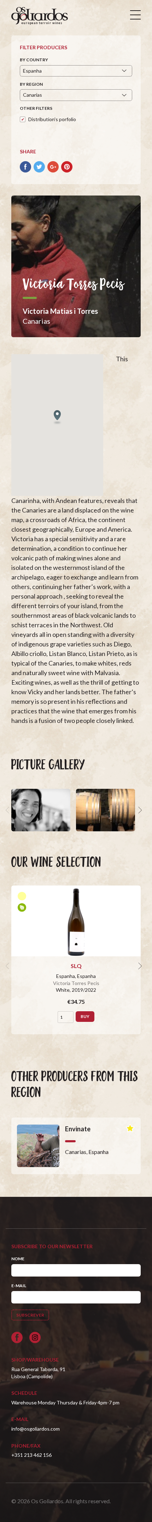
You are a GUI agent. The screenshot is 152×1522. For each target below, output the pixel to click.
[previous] (8, 810)
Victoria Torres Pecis (76, 983)
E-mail (18, 1285)
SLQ (76, 965)
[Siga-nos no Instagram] (35, 1337)
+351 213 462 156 (31, 1455)
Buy (85, 1016)
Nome (17, 1258)
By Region (31, 84)
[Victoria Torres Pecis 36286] (105, 810)
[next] (139, 810)
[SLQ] (76, 921)
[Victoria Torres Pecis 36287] (40, 810)
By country (34, 59)
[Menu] (135, 14)
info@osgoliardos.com (35, 1429)
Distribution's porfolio (52, 119)
